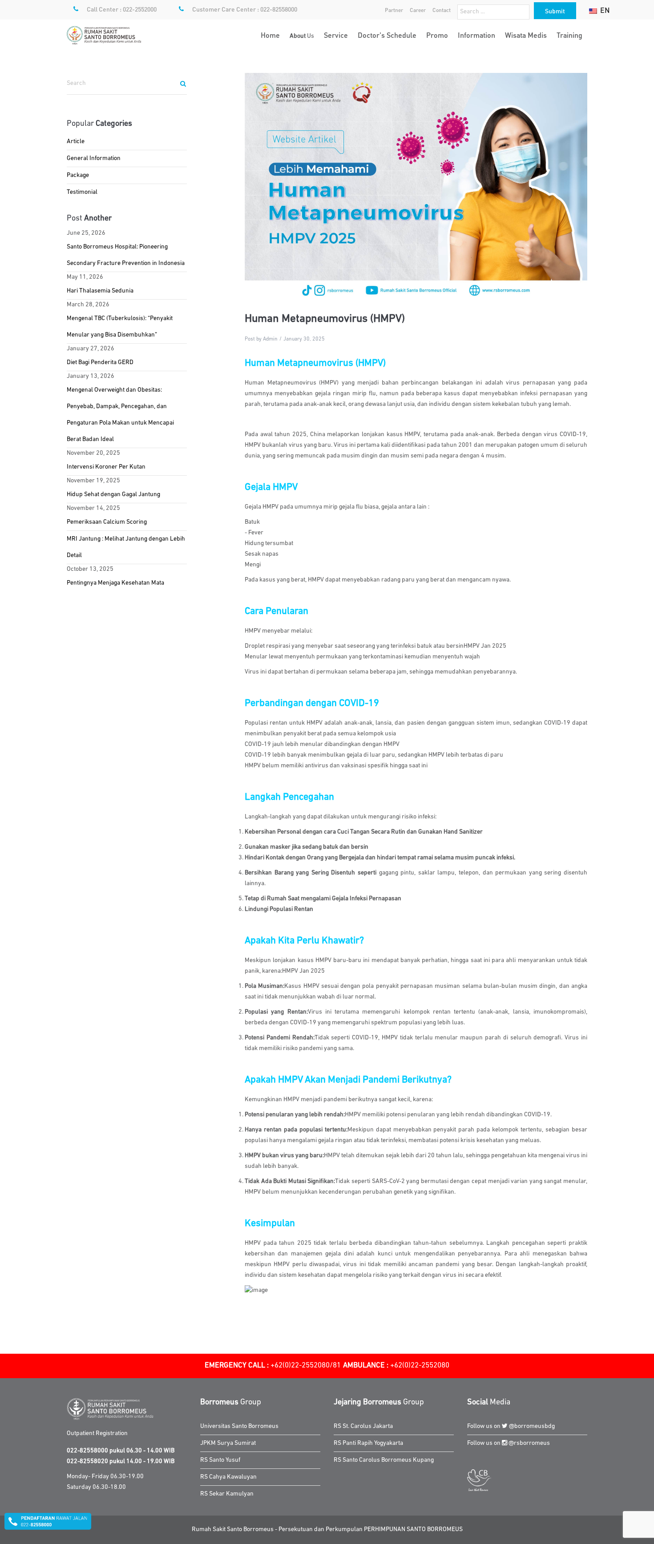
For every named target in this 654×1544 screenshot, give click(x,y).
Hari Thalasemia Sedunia (100, 291)
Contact (441, 10)
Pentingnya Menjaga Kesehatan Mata (115, 583)
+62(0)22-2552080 (396, 1365)
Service (336, 35)
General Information (94, 158)
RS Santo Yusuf (220, 1460)
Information (476, 35)
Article (76, 141)
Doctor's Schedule (387, 35)
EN (604, 10)
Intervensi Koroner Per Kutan (106, 467)
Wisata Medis (526, 35)
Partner (394, 10)
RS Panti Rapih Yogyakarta (368, 1443)
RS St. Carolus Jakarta (363, 1426)
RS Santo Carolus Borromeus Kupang (384, 1460)
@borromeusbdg (531, 1426)
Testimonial (82, 192)
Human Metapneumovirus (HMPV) (325, 319)
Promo (437, 35)
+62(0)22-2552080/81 (273, 1365)
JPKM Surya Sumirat (228, 1443)
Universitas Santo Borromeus (239, 1426)
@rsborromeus (528, 1443)
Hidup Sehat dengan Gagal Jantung (113, 494)
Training (569, 35)
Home (270, 35)
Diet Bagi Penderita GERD (100, 362)
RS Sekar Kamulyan (227, 1494)
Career (418, 10)
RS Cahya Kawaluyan (228, 1477)
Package (78, 175)
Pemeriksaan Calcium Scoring (107, 522)
